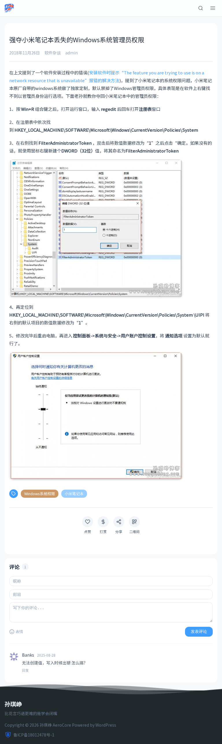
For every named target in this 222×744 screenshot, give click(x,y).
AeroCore (62, 725)
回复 (25, 670)
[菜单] (212, 8)
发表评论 (199, 631)
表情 (19, 631)
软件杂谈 (53, 53)
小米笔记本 (74, 493)
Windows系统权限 (39, 493)
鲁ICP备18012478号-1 (33, 735)
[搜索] (200, 8)
